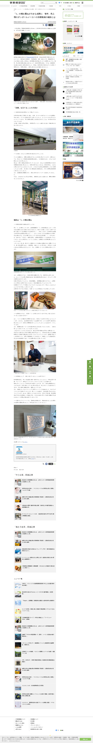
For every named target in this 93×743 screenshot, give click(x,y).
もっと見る (78, 36)
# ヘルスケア (14, 6)
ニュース (19, 9)
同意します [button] (85, 739)
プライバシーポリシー (35, 725)
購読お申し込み (19, 721)
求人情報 (32, 721)
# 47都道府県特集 (23, 6)
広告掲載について (34, 719)
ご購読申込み (77, 2)
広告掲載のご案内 (68, 2)
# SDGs (69, 6)
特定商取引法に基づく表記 (36, 729)
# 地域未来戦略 (41, 6)
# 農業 (78, 6)
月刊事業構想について (20, 719)
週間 (78, 55)
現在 (74, 55)
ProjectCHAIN (30, 57)
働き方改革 (22, 469)
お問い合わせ (18, 729)
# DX (60, 6)
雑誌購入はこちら (19, 725)
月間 (82, 55)
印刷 (50, 463)
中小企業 (16, 469)
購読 (62, 730)
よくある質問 (18, 727)
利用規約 (32, 723)
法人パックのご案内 (20, 723)
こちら (25, 442)
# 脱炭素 (51, 6)
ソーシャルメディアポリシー (37, 727)
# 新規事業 (32, 6)
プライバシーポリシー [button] (14, 740)
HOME (15, 9)
